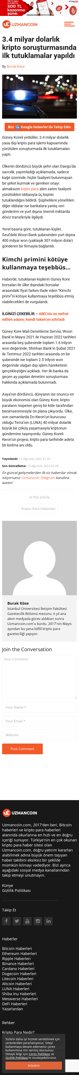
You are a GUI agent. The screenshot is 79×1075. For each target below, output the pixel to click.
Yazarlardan (12, 1008)
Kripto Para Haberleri (38, 508)
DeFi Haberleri (14, 1003)
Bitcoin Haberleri (17, 948)
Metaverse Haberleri (20, 998)
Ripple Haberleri (16, 958)
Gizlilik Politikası (16, 890)
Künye (7, 885)
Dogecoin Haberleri (19, 973)
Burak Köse (18, 603)
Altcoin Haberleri (17, 983)
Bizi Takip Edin (39, 127)
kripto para (30, 189)
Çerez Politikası (39, 1054)
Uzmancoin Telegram (38, 477)
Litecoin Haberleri (17, 978)
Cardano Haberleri (18, 968)
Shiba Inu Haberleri (19, 993)
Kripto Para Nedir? (18, 1032)
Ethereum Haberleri (19, 953)
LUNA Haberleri (15, 988)
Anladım (34, 1065)
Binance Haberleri (18, 963)
